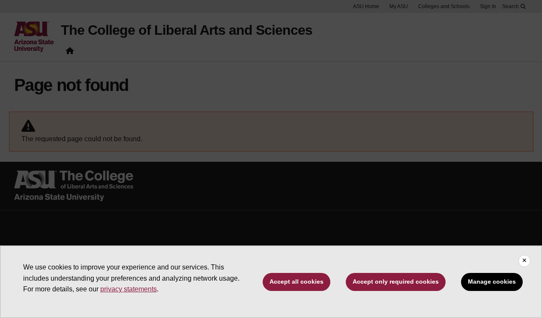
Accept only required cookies (396, 281)
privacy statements (128, 289)
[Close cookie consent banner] (524, 261)
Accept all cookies (296, 281)
